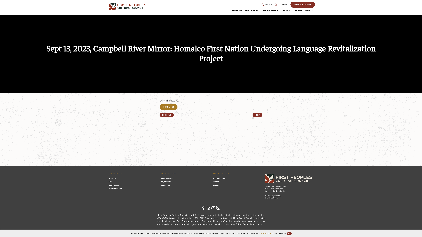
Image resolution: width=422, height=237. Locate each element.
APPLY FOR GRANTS (302, 5)
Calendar (216, 182)
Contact (309, 10)
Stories (298, 10)
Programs (237, 10)
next (257, 115)
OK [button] (289, 233)
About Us (112, 178)
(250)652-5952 (275, 196)
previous (166, 115)
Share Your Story (167, 178)
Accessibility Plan (115, 188)
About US (287, 10)
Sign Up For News (219, 178)
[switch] (237, 12)
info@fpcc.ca (273, 198)
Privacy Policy (266, 233)
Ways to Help (166, 182)
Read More (168, 107)
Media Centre (114, 185)
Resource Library (271, 10)
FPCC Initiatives (252, 10)
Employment (165, 185)
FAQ (110, 182)
